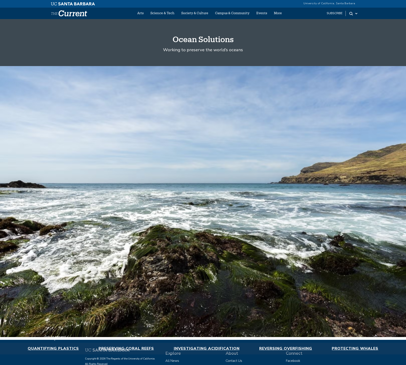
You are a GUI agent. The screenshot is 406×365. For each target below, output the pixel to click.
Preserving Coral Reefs (126, 348)
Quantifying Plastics (53, 348)
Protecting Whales (355, 348)
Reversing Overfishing (285, 348)
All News (172, 360)
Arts (140, 13)
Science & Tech (162, 13)
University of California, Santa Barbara (329, 3)
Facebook (293, 360)
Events (261, 13)
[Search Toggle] (354, 13)
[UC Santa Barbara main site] (73, 3)
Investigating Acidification (207, 348)
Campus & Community (232, 13)
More (278, 13)
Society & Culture (194, 13)
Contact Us (234, 360)
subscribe (335, 13)
